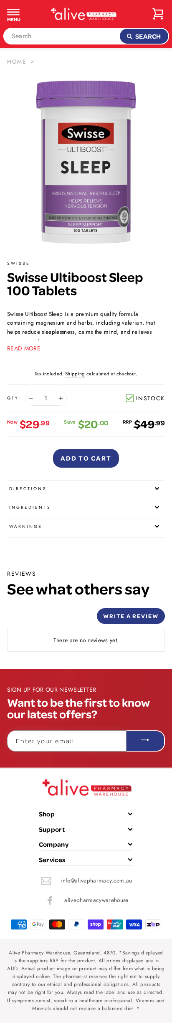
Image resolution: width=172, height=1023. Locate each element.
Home (16, 61)
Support (52, 829)
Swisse (18, 263)
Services (52, 859)
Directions (28, 489)
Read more (23, 348)
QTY (13, 398)
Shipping (75, 373)
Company (53, 844)
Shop (47, 813)
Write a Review (131, 616)
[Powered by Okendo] (28, 619)
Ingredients (30, 507)
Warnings (25, 526)
